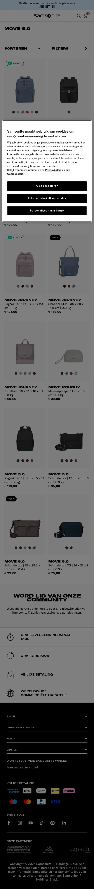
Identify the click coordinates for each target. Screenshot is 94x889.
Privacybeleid (53, 170)
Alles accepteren (47, 186)
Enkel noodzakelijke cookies (47, 198)
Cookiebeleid (15, 174)
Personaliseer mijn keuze (47, 210)
